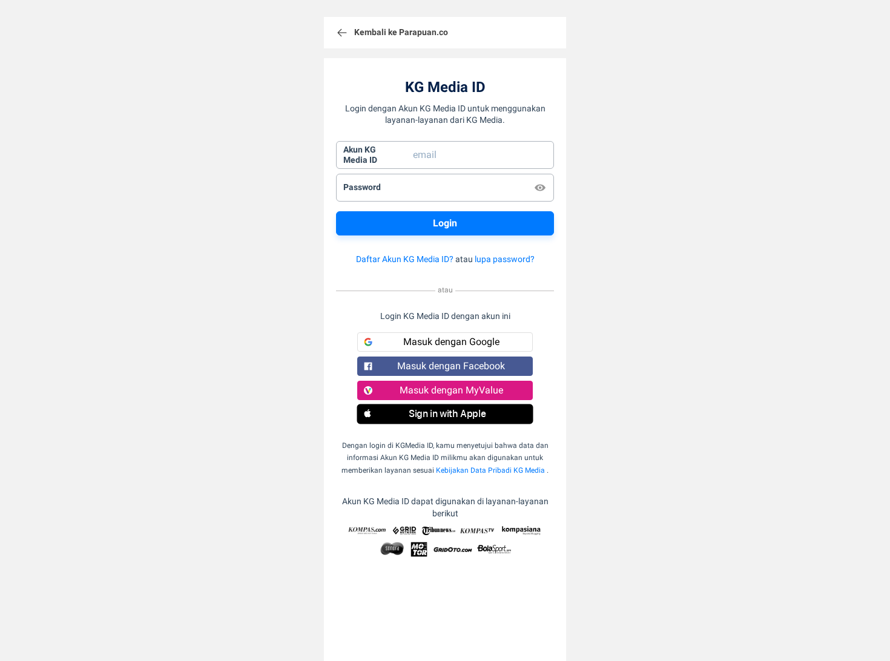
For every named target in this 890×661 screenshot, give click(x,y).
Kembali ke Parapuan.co (401, 32)
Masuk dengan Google (451, 341)
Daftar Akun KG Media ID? (404, 259)
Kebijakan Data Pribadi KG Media (490, 470)
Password (362, 187)
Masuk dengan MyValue (451, 390)
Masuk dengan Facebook (451, 366)
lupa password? (505, 259)
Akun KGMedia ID (360, 155)
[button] (445, 414)
